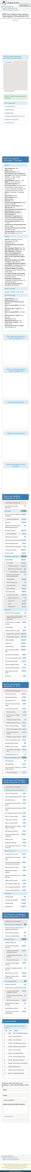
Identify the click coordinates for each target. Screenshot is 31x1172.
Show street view (9, 91)
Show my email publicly (9, 1100)
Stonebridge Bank (9, 109)
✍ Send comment (8, 1116)
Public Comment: (14, 1104)
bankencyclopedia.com (7, 6)
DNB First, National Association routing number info (15, 97)
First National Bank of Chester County (15, 116)
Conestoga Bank (9, 113)
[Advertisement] (15, 37)
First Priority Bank (9, 122)
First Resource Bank (10, 106)
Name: (5, 1090)
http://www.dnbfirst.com (15, 182)
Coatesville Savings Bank (11, 119)
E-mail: (5, 1095)
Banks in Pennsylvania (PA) (9, 8)
